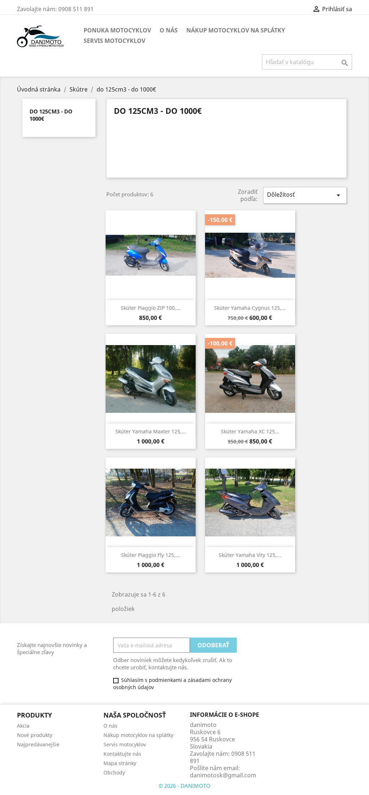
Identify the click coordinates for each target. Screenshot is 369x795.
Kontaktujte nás (122, 753)
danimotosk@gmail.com (223, 775)
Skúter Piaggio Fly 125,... (150, 554)
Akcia (23, 725)
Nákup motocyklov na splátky (235, 30)
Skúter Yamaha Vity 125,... (250, 554)
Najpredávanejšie (38, 744)
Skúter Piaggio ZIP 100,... (151, 307)
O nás (169, 30)
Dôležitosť (305, 195)
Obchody (114, 772)
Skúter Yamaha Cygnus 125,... (250, 307)
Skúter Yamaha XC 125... (250, 431)
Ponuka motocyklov (117, 30)
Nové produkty (34, 735)
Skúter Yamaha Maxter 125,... (150, 431)
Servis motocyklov (114, 41)
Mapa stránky (119, 763)
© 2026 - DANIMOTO (184, 785)
